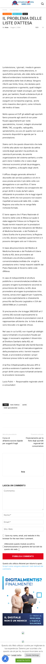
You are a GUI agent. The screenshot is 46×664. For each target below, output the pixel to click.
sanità (24, 405)
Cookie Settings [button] (32, 655)
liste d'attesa (14, 405)
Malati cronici (17, 14)
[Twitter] (11, 33)
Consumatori (14, 10)
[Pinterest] (16, 33)
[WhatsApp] (22, 33)
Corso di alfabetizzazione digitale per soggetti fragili (13, 441)
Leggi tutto (16, 655)
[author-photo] (23, 468)
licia (6, 27)
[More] (28, 33)
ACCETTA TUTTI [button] (23, 660)
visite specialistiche (10, 408)
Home (5, 10)
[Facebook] (5, 33)
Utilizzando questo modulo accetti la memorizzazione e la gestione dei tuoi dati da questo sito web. (23, 546)
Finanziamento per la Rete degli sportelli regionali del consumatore (34, 442)
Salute (25, 14)
